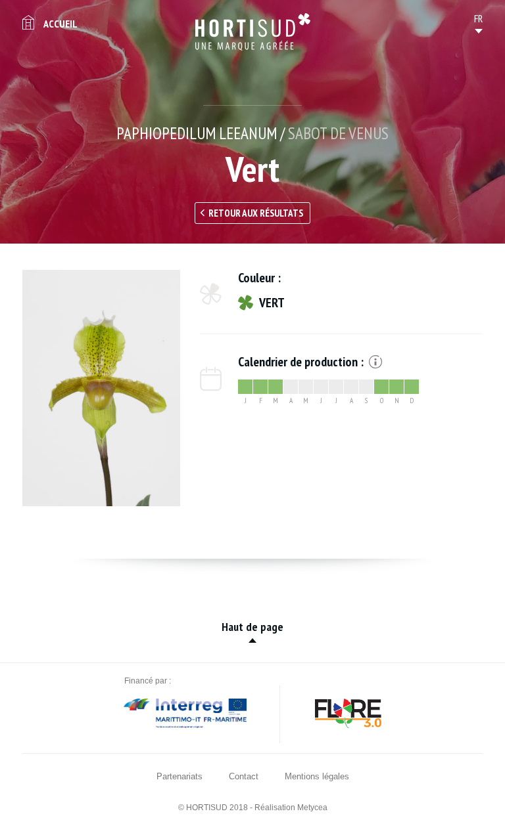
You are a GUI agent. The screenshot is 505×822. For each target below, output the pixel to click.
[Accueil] (252, 32)
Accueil (60, 23)
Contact (243, 776)
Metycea (312, 807)
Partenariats (179, 776)
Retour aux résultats (255, 213)
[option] (101, 388)
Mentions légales (317, 776)
